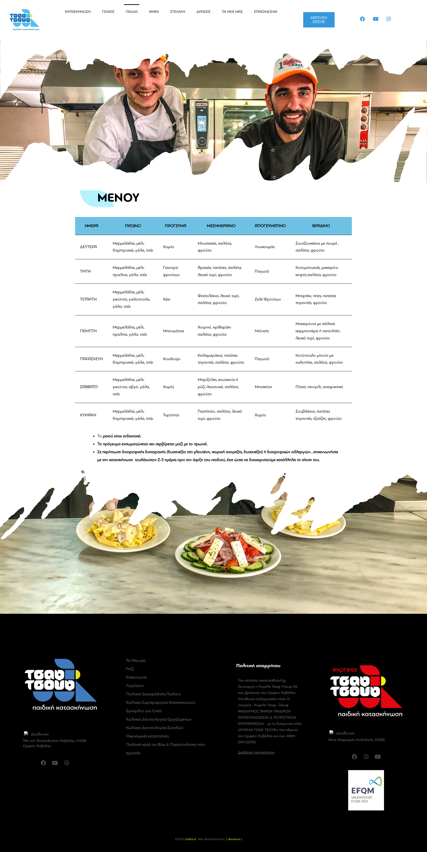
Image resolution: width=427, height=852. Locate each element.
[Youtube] (375, 19)
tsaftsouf (190, 839)
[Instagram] (388, 19)
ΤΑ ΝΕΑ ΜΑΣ (232, 11)
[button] (319, 19)
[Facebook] (362, 19)
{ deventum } (234, 839)
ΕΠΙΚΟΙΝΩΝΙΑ (265, 11)
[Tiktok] (401, 19)
